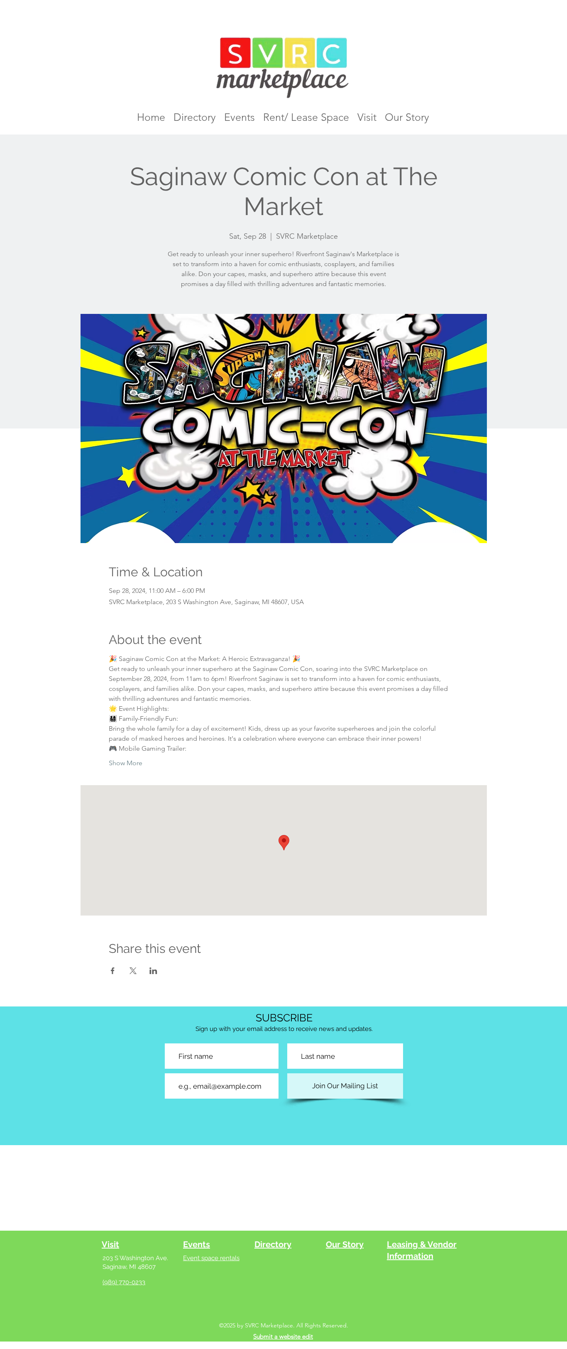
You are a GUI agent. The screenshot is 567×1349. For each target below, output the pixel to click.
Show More (125, 763)
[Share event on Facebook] (113, 970)
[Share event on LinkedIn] (153, 970)
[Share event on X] (133, 970)
